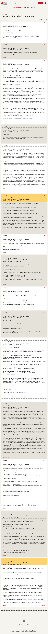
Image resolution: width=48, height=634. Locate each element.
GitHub (41, 613)
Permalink (43, 232)
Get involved (35, 613)
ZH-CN (46, 3)
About (4, 613)
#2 (44, 44)
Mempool (28, 3)
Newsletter (34, 3)
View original (6, 41)
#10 (44, 312)
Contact (8, 613)
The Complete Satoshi (16, 3)
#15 (44, 559)
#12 (44, 403)
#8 (44, 256)
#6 (44, 195)
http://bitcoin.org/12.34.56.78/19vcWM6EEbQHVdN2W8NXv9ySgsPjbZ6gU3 (18, 304)
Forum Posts (26, 7)
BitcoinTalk (32, 7)
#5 (44, 145)
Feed (19, 613)
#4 (44, 126)
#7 (44, 235)
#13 (44, 460)
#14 (44, 512)
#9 (44, 287)
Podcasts (14, 613)
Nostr (24, 616)
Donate (40, 3)
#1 (44, 22)
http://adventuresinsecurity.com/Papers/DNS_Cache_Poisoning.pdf (17, 77)
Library (23, 3)
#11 (44, 339)
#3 (44, 60)
